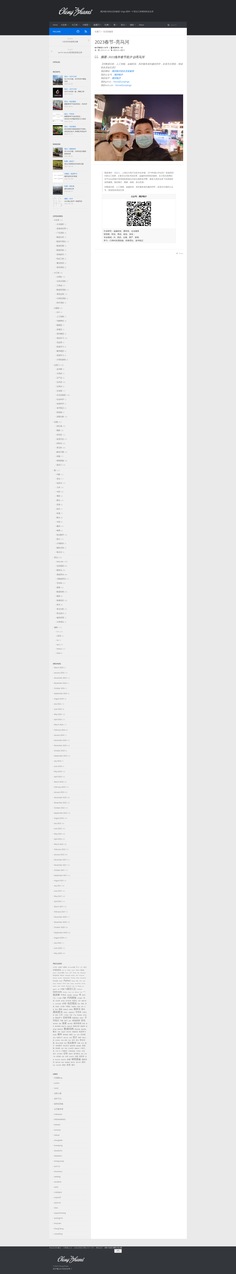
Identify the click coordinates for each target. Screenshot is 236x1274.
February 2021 (59, 911)
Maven (62, 975)
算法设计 (60, 613)
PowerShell (83, 978)
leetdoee (65, 992)
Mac (78, 973)
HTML (68, 970)
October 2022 (59, 807)
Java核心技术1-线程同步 (73, 201)
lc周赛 (62, 989)
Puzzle (55, 980)
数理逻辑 (83, 1029)
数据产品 (63, 1026)
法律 (78, 1035)
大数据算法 (61, 578)
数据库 (83, 1026)
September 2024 (60, 693)
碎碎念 (59, 443)
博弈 (58, 496)
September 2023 (60, 755)
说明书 (71, 1054)
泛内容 (59, 382)
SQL (77, 981)
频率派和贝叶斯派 (70, 176)
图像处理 (65, 1009)
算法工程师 (59, 1043)
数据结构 (60, 591)
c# (76, 986)
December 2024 (60, 677)
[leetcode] (81, 31)
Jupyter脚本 (61, 973)
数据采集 (60, 250)
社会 (69, 1040)
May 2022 (58, 833)
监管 (66, 1040)
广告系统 (60, 232)
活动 (54, 1037)
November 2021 (60, 865)
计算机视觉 (61, 359)
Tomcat (83, 983)
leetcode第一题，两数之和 (74, 91)
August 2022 (59, 818)
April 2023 (58, 776)
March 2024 (58, 724)
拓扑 (58, 508)
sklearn (77, 992)
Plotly (77, 978)
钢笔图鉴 (60, 460)
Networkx (81, 975)
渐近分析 (65, 1038)
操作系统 (70, 1024)
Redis (73, 981)
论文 (83, 1051)
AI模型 (85, 24)
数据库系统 (61, 289)
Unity (59, 986)
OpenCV (60, 978)
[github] (77, 32)
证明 (65, 1053)
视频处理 (76, 1048)
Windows (68, 986)
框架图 (55, 1035)
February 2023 (59, 787)
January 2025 (59, 672)
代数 (58, 474)
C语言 (59, 635)
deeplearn (58, 1155)
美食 (84, 1045)
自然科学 (60, 403)
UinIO (56, 1088)
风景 (69, 1064)
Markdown (83, 973)
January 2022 (59, 854)
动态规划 (72, 101)
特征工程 (60, 258)
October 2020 (59, 927)
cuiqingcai (58, 1192)
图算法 (59, 570)
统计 (58, 539)
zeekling (57, 1176)
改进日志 (60, 439)
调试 (82, 1054)
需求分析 (78, 1062)
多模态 (59, 329)
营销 (66, 1048)
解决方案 (60, 452)
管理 (65, 1043)
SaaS (84, 981)
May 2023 (58, 771)
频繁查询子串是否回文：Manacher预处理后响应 (75, 117)
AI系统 (59, 276)
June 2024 (58, 709)
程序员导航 (58, 1103)
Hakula (56, 1135)
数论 (58, 517)
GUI (63, 970)
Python (59, 648)
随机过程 (60, 547)
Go (58, 640)
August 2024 (59, 698)
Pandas (73, 978)
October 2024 (59, 688)
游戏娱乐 (60, 254)
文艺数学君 (58, 1109)
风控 (64, 1065)
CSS (81, 967)
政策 (83, 1024)
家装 (56, 1015)
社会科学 (60, 399)
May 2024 (58, 714)
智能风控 (75, 1032)
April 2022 (58, 839)
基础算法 (60, 574)
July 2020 (57, 942)
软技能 (59, 412)
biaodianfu (58, 1150)
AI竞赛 (60, 967)
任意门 (96, 24)
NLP (58, 312)
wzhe (56, 1187)
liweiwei (57, 1124)
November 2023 (60, 745)
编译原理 (60, 617)
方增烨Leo (58, 1077)
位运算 (58, 1001)
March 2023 (58, 781)
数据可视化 (61, 241)
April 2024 (58, 719)
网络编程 (78, 1046)
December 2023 (60, 740)
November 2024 (60, 683)
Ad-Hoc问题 (71, 967)
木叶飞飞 (57, 1098)
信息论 (59, 483)
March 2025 (58, 667)
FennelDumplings (121, 81)
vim (81, 992)
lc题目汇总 (71, 989)
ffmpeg (79, 986)
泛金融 (59, 390)
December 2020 (60, 916)
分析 (58, 491)
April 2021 (58, 901)
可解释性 (60, 320)
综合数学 (59, 1045)
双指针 (57, 1007)
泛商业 (59, 386)
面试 (83, 1062)
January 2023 (59, 792)
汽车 (75, 1035)
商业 (56, 1009)
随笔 (62, 1062)
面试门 (71, 161)
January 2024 (59, 735)
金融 (69, 1059)
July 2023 (57, 761)
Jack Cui (57, 1166)
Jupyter (55, 973)
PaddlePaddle (66, 978)
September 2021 (60, 875)
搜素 (60, 1024)
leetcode (73, 76)
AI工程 (75, 24)
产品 (54, 998)
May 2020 (58, 953)
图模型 (59, 325)
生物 (62, 1040)
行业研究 (71, 1048)
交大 (84, 995)
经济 (82, 1043)
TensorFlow (78, 983)
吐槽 (107, 24)
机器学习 (74, 173)
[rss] (85, 32)
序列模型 (60, 333)
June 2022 (58, 828)
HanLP (73, 970)
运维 (66, 1056)
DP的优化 (57, 969)
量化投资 (60, 263)
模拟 (58, 596)
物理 (58, 530)
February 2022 (59, 849)
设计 (54, 1053)
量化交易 (57, 1060)
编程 (132, 24)
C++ (58, 631)
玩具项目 (57, 1040)
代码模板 (71, 997)
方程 (58, 521)
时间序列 (68, 1032)
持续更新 (76, 1020)
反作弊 (59, 369)
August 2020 (59, 937)
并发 (71, 1015)
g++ (83, 986)
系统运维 (60, 294)
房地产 (82, 1018)
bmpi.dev (57, 1223)
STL (80, 981)
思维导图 (67, 1017)
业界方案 (75, 995)
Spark (68, 983)
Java (71, 198)
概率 (58, 526)
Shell (58, 653)
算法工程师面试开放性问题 (74, 164)
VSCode (63, 986)
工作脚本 (66, 1015)
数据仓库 (69, 1026)
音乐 (54, 1065)
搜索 (58, 587)
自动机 (57, 1048)
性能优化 (75, 1018)
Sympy (72, 983)
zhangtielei (58, 1140)
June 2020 (58, 948)
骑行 (73, 1065)
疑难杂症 (72, 149)
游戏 (70, 1038)
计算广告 (57, 1051)
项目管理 (58, 1065)
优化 (58, 478)
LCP (70, 973)
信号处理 (68, 1001)
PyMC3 (61, 981)
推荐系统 (55, 1024)
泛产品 (59, 377)
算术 (58, 604)
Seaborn (59, 983)
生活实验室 (108, 31)
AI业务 (64, 24)
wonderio (57, 1181)
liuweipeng (58, 1145)
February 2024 (59, 729)
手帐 (61, 1020)
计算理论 (60, 621)
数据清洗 (60, 1029)
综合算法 (66, 1045)
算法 (123, 24)
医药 (79, 1004)
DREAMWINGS (60, 1119)
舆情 (62, 1048)
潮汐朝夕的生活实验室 (123, 71)
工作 (61, 1014)
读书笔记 (60, 408)
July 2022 (57, 823)
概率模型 (60, 351)
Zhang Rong (58, 1228)
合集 (78, 1007)
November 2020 (60, 922)
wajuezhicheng (60, 1213)
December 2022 (60, 797)
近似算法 (71, 1056)
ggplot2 (55, 989)
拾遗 (58, 513)
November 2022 (60, 802)
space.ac (57, 1202)
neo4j (69, 992)
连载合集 (60, 416)
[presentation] (81, 119)
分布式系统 (61, 281)
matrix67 (57, 1197)
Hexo (77, 970)
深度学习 (60, 355)
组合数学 (60, 534)
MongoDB (67, 975)
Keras (66, 973)
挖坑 (83, 1020)
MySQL (73, 975)
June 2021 (58, 890)
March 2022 (58, 844)
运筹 (63, 1056)
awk (73, 986)
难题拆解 (67, 1062)
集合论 (59, 552)
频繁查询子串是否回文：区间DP (75, 104)
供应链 (63, 1001)
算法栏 (59, 447)
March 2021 (58, 906)
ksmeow (57, 1129)
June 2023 (58, 766)
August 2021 (59, 880)
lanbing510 (58, 1218)
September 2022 (60, 813)
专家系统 (69, 995)
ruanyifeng (58, 1233)
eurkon (56, 1083)
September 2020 (60, 932)
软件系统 (60, 302)
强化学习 (60, 338)
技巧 (66, 1020)
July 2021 (57, 885)
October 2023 (59, 750)
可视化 (68, 1006)
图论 (58, 500)
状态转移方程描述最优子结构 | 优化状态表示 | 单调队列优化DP (75, 130)
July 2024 (57, 703)
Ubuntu (55, 986)
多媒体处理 (61, 228)
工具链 (59, 285)
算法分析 (60, 609)
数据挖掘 (60, 245)
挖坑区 (59, 434)
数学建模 (57, 1026)
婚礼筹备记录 (69, 188)
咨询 (82, 1007)
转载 (58, 456)
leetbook (79, 989)
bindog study (59, 1161)
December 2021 (60, 859)
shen (56, 1207)
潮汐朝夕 (118, 74)
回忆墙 (71, 186)
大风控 (59, 373)
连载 (76, 1056)
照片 (116, 50)
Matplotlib (56, 975)
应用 (58, 504)
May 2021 (58, 896)
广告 (74, 1015)
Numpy (55, 978)
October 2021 (59, 870)
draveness (58, 1171)
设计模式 (59, 1054)
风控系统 (60, 267)
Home (55, 24)
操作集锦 (77, 1023)
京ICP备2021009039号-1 (62, 1268)
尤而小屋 (57, 1093)
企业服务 (60, 224)
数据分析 (60, 237)
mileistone (58, 1114)
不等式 (63, 995)
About (141, 24)
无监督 (59, 342)
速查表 (81, 1056)
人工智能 (60, 316)
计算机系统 (61, 298)
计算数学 (60, 543)
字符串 (71, 114)
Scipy (54, 983)
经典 (78, 1043)
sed (73, 992)
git (58, 989)
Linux (74, 973)
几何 (58, 487)
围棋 (58, 430)
